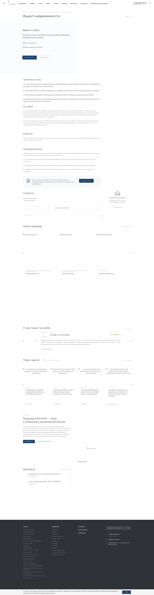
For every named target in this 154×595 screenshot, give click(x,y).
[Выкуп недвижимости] (116, 48)
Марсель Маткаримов (106, 273)
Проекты (81, 526)
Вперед (130, 253)
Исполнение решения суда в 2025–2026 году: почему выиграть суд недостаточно (63, 392)
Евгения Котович (68, 273)
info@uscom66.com (114, 539)
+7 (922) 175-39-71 (32, 483)
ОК (126, 592)
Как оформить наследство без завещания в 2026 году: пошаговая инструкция (35, 392)
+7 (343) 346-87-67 (32, 476)
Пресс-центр (83, 529)
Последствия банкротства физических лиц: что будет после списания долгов (90, 392)
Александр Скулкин (32, 273)
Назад (23, 253)
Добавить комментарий (62, 208)
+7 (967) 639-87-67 (139, 3)
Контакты (81, 533)
